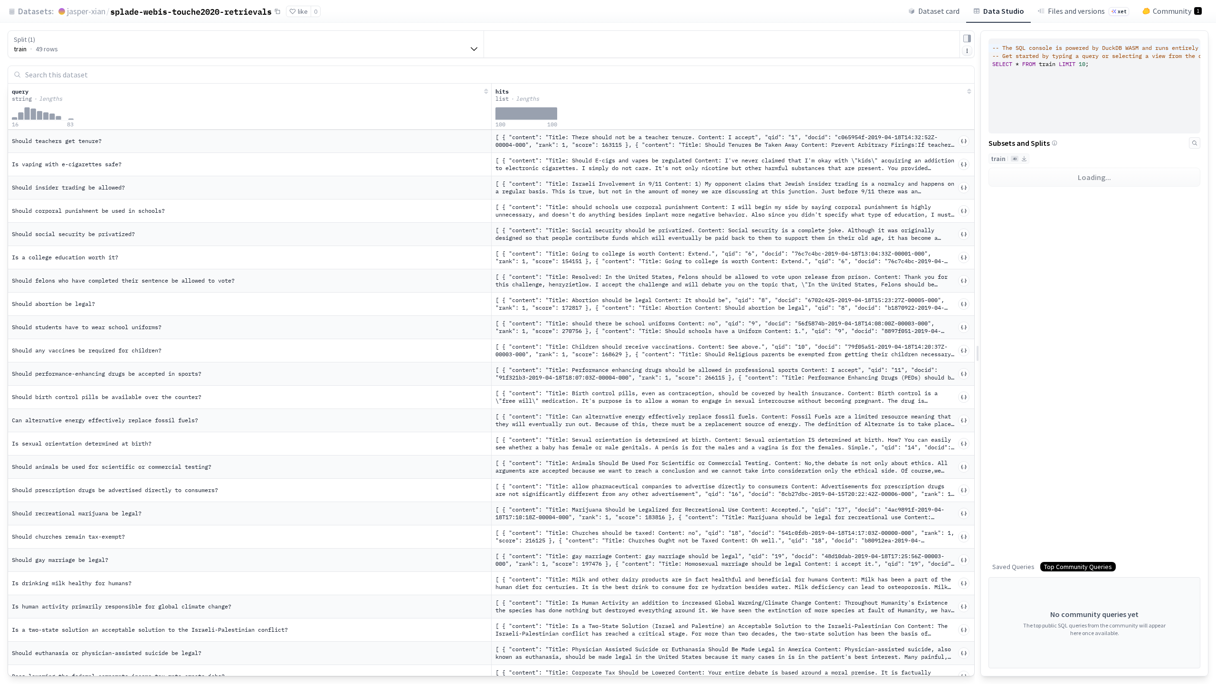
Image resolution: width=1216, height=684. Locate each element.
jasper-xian (86, 11)
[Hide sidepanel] (967, 38)
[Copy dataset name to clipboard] (277, 11)
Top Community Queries (1078, 566)
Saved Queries (1013, 566)
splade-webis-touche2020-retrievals (191, 11)
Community (1176, 11)
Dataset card (939, 11)
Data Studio (1003, 11)
